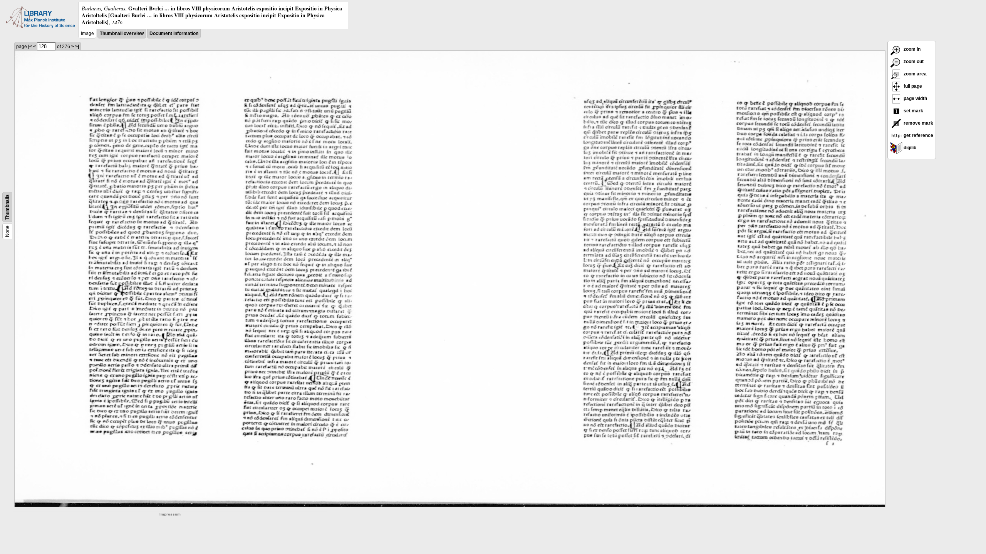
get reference (917, 135)
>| (77, 46)
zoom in (911, 49)
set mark (912, 110)
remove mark (917, 123)
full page (912, 86)
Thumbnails (7, 207)
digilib (909, 147)
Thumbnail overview (122, 33)
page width (914, 98)
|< (30, 46)
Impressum (170, 514)
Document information (173, 33)
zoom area (914, 74)
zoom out (913, 61)
